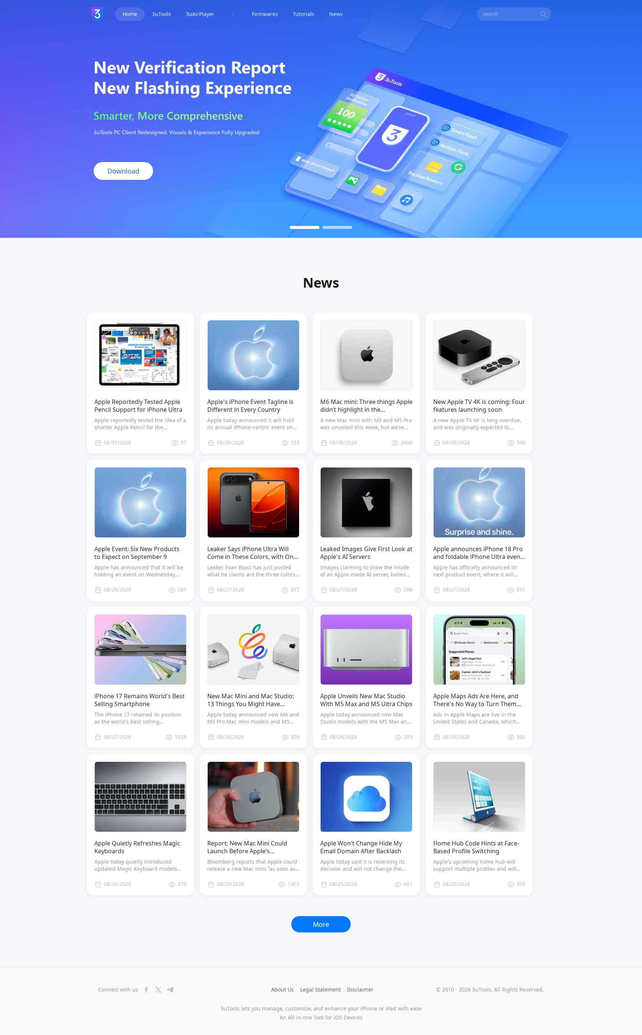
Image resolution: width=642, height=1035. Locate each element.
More (321, 924)
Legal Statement (320, 989)
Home (130, 13)
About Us (282, 989)
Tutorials (303, 13)
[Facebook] (144, 989)
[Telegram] (168, 989)
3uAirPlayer (200, 13)
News (336, 13)
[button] (305, 227)
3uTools (161, 13)
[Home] (97, 14)
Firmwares (265, 13)
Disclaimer (360, 989)
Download (123, 170)
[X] (156, 989)
